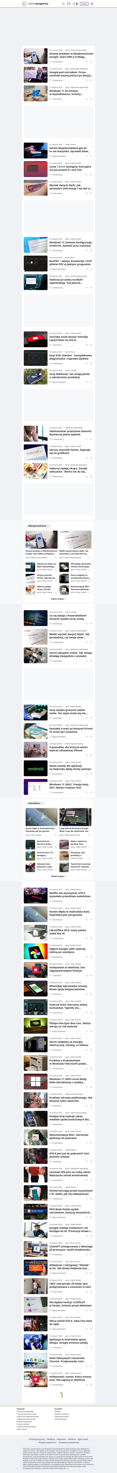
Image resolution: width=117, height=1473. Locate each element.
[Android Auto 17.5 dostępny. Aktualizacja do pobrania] (30, 856)
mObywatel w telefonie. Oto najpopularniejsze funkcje (67, 969)
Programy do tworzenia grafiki (26, 1427)
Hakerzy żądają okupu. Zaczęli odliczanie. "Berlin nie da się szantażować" (68, 471)
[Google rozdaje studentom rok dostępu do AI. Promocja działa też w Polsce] (36, 1230)
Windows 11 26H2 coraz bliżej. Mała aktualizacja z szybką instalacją (68, 1082)
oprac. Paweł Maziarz (73, 706)
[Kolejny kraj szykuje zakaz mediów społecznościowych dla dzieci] (36, 1119)
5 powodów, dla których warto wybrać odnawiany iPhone (68, 748)
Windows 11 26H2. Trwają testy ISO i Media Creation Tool (69, 786)
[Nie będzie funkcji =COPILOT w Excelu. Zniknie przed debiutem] (36, 1305)
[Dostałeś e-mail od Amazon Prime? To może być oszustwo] (36, 731)
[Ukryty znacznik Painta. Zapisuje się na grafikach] (36, 452)
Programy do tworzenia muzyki (26, 1414)
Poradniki (58, 1411)
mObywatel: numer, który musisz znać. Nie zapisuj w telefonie (70, 1378)
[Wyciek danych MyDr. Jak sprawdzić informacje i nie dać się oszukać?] (36, 188)
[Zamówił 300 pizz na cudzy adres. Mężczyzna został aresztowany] (36, 1174)
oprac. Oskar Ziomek (73, 163)
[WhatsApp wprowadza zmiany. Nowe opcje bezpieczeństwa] (64, 567)
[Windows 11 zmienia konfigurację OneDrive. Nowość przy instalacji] (36, 245)
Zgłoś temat (83, 1439)
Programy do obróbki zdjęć (25, 1411)
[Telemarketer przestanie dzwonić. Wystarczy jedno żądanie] (36, 434)
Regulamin (61, 1439)
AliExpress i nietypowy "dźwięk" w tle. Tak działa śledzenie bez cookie (69, 1268)
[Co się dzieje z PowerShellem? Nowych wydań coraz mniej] (36, 618)
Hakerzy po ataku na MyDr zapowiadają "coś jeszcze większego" (66, 283)
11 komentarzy (57, 439)
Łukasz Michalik (77, 858)
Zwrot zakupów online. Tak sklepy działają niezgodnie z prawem (70, 654)
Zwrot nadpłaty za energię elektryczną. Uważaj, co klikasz (80, 576)
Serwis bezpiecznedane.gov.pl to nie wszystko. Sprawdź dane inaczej (68, 151)
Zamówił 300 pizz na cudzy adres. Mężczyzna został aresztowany (70, 1173)
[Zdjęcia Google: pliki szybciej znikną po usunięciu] (36, 951)
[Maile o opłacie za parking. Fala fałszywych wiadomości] (64, 844)
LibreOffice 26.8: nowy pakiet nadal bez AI (67, 931)
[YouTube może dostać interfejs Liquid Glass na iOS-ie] (36, 339)
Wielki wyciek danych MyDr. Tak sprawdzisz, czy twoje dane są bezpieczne (73, 553)
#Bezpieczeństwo (37, 525)
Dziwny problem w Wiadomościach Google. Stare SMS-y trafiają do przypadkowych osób (41, 553)
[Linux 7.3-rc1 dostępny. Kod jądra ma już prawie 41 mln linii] (36, 169)
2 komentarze (57, 1143)
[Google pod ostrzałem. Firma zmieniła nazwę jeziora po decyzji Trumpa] (36, 75)
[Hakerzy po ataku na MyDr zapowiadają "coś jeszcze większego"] (36, 282)
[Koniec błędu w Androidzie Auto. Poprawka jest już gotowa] (42, 817)
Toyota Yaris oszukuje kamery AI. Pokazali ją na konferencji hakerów (81, 865)
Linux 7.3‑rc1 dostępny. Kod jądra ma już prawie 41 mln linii (70, 168)
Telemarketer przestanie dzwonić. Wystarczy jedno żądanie (70, 432)
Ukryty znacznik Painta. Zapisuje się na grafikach (69, 451)
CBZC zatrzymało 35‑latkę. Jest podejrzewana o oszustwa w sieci (70, 1285)
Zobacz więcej (57, 599)
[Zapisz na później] (87, 61)
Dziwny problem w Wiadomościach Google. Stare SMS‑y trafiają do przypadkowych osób (71, 57)
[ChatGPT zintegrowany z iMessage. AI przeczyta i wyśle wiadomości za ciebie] (36, 1249)
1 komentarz (57, 99)
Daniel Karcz (70, 257)
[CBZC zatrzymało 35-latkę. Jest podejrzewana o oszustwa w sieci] (36, 1286)
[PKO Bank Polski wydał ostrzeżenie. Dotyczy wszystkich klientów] (36, 1212)
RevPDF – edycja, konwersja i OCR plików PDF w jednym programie (70, 262)
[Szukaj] (63, 4)
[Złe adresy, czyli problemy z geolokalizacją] (64, 856)
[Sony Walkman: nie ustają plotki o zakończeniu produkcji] (36, 376)
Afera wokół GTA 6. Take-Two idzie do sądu (70, 1322)
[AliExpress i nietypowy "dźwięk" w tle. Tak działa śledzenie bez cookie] (36, 1267)
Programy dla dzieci (23, 1424)
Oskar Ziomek (70, 144)
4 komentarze (57, 62)
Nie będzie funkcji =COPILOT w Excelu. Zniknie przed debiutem (70, 1303)
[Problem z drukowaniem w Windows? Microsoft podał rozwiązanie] (36, 1063)
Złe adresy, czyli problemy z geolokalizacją (78, 854)
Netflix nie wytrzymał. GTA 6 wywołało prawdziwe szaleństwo (70, 894)
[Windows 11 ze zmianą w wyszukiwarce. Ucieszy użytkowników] (36, 93)
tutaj (67, 1468)
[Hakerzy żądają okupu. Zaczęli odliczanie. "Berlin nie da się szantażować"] (36, 471)
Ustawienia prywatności (69, 1442)
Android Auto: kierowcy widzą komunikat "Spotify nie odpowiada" (46, 842)
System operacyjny (61, 1419)
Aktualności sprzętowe (62, 1414)
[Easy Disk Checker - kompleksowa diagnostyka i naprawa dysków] (36, 358)
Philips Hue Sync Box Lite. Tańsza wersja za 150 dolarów (70, 1024)
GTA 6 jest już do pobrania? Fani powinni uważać (69, 1155)
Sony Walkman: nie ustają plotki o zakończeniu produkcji (69, 375)
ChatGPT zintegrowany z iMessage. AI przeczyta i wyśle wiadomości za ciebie (71, 1249)
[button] (92, 4)
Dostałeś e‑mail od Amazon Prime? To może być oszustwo (71, 730)
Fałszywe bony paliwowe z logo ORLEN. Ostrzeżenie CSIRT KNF (46, 865)
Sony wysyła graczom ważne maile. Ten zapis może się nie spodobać (67, 713)
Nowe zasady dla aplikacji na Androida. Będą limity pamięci (70, 767)
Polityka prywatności (47, 1442)
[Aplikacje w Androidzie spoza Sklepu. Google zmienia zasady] (36, 1342)
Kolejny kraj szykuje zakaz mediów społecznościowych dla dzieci (69, 1119)
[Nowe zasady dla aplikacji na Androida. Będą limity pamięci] (36, 768)
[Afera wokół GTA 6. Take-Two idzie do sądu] (36, 1323)
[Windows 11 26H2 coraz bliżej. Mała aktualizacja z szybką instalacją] (36, 1081)
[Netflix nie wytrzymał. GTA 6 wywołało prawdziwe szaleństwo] (36, 895)
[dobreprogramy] (40, 3)
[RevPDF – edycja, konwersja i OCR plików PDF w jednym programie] (36, 263)
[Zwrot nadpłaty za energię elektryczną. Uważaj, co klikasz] (64, 578)
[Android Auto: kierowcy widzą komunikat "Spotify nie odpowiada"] (30, 844)
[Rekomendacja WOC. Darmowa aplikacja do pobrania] (64, 590)
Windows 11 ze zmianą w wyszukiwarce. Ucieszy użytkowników (65, 94)
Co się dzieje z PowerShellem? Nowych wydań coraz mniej (68, 617)
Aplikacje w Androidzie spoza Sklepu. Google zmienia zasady (68, 1341)
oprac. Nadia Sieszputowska (76, 50)
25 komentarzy (57, 1068)
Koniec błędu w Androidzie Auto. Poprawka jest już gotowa (40, 829)
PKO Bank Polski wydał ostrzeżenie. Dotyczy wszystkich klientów (69, 1212)
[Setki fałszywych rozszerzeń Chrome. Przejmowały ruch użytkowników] (36, 1361)
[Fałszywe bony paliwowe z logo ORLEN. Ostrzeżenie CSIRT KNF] (30, 867)
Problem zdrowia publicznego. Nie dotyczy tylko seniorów (70, 1099)
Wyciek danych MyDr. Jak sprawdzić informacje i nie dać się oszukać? (70, 188)
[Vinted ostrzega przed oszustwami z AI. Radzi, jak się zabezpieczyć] (36, 1193)
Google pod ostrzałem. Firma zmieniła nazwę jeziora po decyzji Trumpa (70, 75)
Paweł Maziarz (70, 1150)
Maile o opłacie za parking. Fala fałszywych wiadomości (79, 842)
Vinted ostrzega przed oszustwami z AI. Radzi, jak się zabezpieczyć (71, 1192)
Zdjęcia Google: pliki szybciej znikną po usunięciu (67, 950)
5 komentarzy (57, 250)
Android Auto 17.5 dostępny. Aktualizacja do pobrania (45, 854)
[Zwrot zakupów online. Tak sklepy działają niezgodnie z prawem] (36, 655)
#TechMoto (34, 803)
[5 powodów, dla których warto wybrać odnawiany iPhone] (36, 750)
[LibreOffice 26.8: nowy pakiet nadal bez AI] (36, 933)
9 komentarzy (57, 624)
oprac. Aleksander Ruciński (69, 835)
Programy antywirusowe (24, 1422)
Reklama (72, 1439)
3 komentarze (57, 80)
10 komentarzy (57, 792)
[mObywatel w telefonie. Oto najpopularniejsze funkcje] (36, 970)
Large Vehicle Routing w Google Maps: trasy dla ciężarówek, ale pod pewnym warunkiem (73, 830)
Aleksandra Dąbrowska (74, 428)
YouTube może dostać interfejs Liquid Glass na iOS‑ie (68, 338)
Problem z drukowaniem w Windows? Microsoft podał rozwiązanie (67, 1063)
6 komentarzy (57, 193)
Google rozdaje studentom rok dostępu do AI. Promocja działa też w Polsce (71, 1231)
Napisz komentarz (59, 156)
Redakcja (51, 1439)
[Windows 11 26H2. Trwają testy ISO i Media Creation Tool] (36, 787)
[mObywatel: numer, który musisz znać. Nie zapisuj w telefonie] (36, 1379)
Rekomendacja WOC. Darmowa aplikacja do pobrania (81, 588)
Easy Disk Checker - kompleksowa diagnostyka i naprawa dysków (70, 357)
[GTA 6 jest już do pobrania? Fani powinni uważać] (36, 1156)
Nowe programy (22, 1429)
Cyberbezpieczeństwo (62, 1417)
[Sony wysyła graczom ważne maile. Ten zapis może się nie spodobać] (36, 712)
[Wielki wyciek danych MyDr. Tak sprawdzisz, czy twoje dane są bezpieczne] (75, 540)
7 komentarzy (57, 288)
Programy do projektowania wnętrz (28, 1417)
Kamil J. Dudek (70, 370)
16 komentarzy (57, 1385)
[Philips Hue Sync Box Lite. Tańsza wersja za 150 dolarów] (36, 1026)
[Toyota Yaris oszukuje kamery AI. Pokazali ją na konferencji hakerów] (64, 867)
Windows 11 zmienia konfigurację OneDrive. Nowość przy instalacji (70, 244)
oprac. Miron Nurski (73, 1243)
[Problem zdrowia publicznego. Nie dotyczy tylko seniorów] (36, 1100)
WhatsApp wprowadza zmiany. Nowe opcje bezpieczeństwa (81, 565)
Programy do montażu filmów (26, 1419)
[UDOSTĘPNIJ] (91, 61)
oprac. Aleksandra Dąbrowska (76, 69)
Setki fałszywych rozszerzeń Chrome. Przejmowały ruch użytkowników (66, 1361)
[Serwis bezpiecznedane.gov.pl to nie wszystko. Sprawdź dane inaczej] (36, 150)
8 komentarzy (57, 175)
